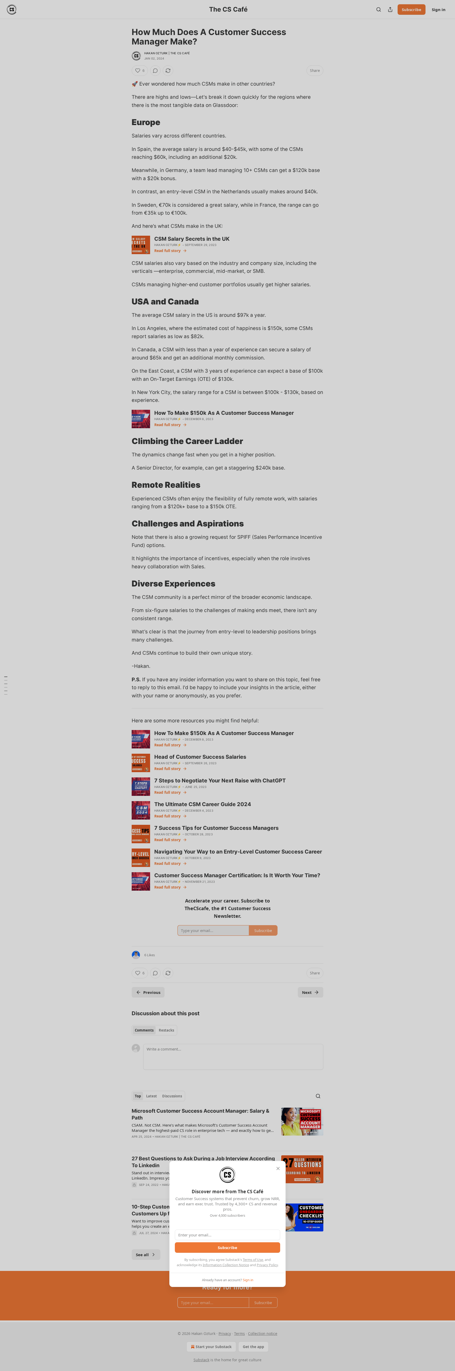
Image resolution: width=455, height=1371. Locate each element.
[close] (278, 1168)
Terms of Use (253, 1259)
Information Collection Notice (226, 1264)
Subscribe (227, 1247)
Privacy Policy (267, 1264)
